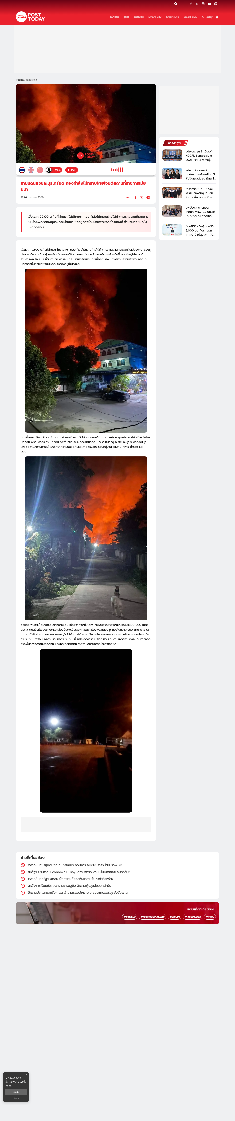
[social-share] (191, 4)
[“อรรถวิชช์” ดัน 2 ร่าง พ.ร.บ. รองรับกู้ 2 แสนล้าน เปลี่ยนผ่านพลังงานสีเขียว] (172, 192)
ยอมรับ (16, 1092)
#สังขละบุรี (129, 917)
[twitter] (142, 197)
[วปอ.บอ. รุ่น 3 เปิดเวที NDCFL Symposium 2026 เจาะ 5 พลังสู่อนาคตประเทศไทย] (172, 155)
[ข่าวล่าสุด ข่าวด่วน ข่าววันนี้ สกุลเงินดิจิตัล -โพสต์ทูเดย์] (30, 16)
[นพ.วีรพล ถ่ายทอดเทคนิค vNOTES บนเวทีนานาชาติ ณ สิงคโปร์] (172, 211)
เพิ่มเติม (8, 1085)
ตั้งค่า (16, 1098)
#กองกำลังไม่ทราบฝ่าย (152, 917)
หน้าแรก (20, 80)
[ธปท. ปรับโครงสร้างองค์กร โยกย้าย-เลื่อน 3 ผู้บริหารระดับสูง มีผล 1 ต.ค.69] (172, 173)
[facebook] (135, 197)
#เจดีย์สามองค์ (193, 917)
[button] (217, 17)
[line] (148, 197)
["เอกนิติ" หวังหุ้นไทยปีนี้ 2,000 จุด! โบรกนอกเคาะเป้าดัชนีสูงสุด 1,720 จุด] (172, 229)
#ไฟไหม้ (210, 917)
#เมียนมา (174, 917)
